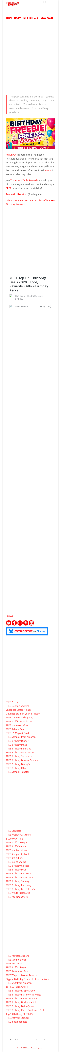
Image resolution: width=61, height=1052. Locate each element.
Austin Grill (12, 154)
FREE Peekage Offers (17, 896)
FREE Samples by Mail (17, 854)
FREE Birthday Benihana (18, 748)
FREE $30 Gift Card (15, 858)
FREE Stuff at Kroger (16, 842)
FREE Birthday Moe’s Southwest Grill (25, 1010)
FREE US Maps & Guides (18, 733)
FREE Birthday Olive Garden (20, 752)
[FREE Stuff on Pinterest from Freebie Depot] (26, 624)
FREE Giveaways (14, 963)
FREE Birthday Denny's (18, 764)
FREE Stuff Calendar (16, 846)
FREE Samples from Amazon (21, 736)
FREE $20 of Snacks (16, 861)
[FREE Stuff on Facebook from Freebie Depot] (14, 624)
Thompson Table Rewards (24, 180)
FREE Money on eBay (17, 725)
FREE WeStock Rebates (18, 892)
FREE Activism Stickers (17, 1017)
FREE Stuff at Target (16, 967)
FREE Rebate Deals (16, 729)
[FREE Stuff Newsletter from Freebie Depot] (20, 624)
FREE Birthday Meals (16, 744)
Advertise (29, 1040)
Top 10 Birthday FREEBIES (19, 1014)
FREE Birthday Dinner (17, 740)
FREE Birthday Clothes (17, 865)
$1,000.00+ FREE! (14, 838)
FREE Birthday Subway (17, 881)
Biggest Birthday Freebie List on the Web (27, 979)
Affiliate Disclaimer (15, 1040)
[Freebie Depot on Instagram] (31, 624)
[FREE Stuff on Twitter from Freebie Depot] (8, 624)
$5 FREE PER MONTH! (17, 986)
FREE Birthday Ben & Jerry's (20, 889)
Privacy (38, 1040)
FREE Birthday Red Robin (19, 873)
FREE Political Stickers (17, 955)
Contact (46, 1040)
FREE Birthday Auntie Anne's (21, 877)
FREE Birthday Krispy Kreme (20, 990)
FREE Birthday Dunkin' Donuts (22, 760)
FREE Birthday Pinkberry (18, 885)
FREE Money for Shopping (19, 717)
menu (48, 170)
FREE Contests (13, 830)
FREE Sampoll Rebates (17, 771)
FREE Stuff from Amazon (19, 983)
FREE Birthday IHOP (16, 869)
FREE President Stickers (18, 834)
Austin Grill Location (16, 194)
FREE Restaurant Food (17, 971)
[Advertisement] (30, 56)
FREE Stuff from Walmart (19, 721)
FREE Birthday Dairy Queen (20, 1006)
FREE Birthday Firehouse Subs (22, 1002)
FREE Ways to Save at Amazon (21, 975)
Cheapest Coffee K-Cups (18, 709)
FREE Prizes (12, 702)
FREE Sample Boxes (16, 959)
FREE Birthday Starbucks (19, 756)
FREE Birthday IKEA (16, 768)
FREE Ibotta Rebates (16, 1021)
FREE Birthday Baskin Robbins (21, 998)
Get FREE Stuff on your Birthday (23, 713)
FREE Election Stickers (17, 706)
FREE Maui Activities (16, 850)
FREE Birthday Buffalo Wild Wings (23, 994)
